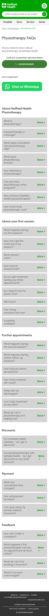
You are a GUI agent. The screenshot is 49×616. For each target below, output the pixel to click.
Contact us (24, 595)
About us (14, 595)
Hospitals (7, 22)
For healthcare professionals (16, 597)
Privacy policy (33, 609)
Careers (34, 595)
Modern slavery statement (25, 604)
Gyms (19, 22)
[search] (24, 14)
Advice (42, 22)
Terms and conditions (17, 609)
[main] (24, 308)
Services (30, 22)
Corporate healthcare (36, 600)
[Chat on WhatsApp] (24, 86)
